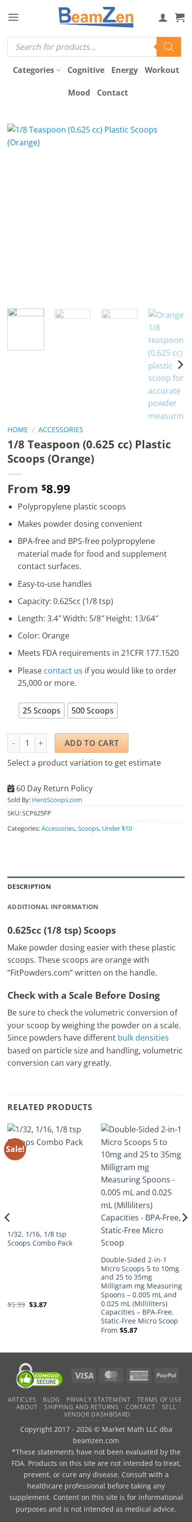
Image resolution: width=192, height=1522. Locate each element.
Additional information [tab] (53, 906)
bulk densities (143, 1037)
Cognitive (85, 70)
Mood (79, 92)
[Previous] (23, 212)
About (27, 1407)
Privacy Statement (98, 1399)
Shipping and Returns (81, 1407)
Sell (169, 1407)
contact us (63, 670)
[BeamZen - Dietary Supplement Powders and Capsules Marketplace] (96, 17)
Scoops (88, 828)
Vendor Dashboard (97, 1414)
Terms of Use (159, 1399)
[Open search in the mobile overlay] (94, 47)
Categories (33, 70)
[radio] (41, 710)
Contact (112, 92)
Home (17, 429)
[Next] (169, 212)
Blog (51, 1399)
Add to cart (91, 743)
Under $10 (117, 828)
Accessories (60, 429)
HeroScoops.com (57, 799)
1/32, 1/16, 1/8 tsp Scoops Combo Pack (39, 1238)
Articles (22, 1399)
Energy (124, 70)
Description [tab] (29, 886)
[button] (13, 17)
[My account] (163, 17)
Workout (162, 70)
